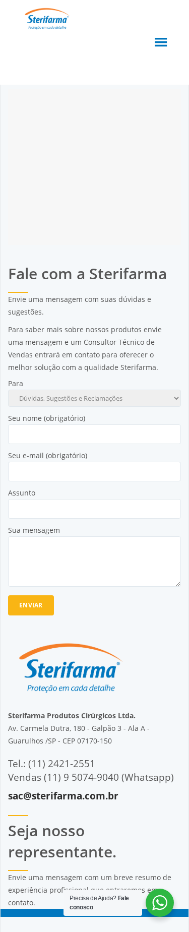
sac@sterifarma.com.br (63, 795)
